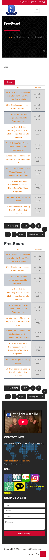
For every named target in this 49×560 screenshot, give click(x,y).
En (27, 2)
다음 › (21, 234)
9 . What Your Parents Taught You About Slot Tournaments (17, 117)
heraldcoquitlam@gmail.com (17, 461)
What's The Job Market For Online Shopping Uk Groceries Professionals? (18, 171)
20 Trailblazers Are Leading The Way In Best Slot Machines (18, 210)
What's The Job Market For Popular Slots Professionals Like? (18, 159)
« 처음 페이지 (12, 226)
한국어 (33, 2)
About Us (40, 554)
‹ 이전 (25, 226)
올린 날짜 (37, 87)
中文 (22, 2)
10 (8, 234)
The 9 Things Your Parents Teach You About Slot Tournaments (17, 146)
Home (9, 37)
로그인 (42, 2)
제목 (6, 67)
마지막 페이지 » (36, 234)
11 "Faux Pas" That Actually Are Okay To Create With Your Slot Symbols (18, 95)
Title (17, 87)
